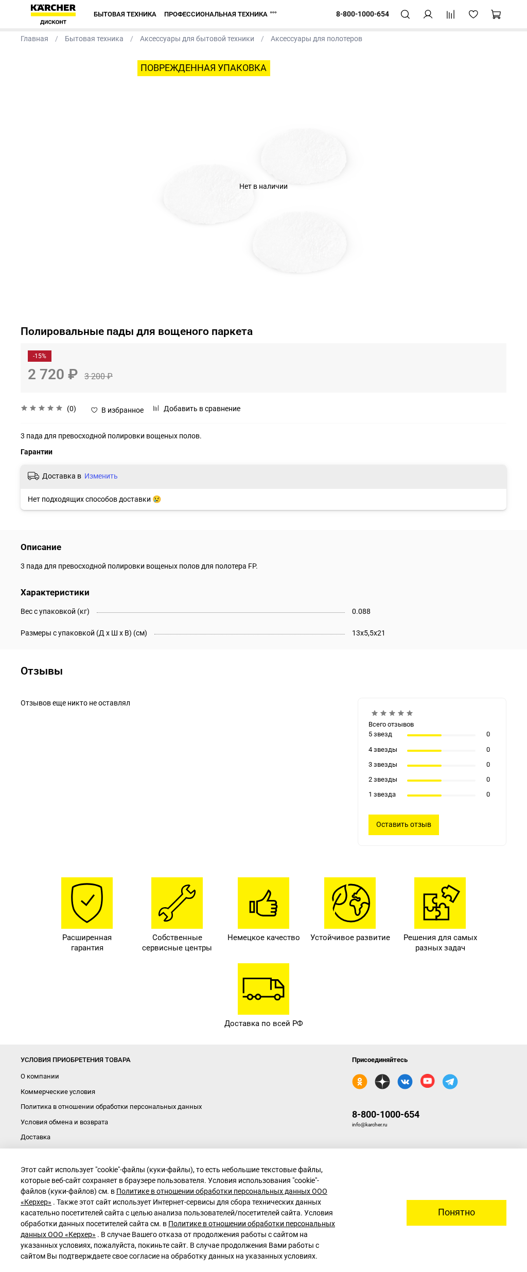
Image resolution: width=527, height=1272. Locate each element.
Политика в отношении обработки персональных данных (111, 1106)
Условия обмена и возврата (64, 1122)
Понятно (456, 1212)
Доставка (35, 1137)
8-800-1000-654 (385, 1114)
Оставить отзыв (403, 824)
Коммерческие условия (58, 1092)
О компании (40, 1076)
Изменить (101, 476)
